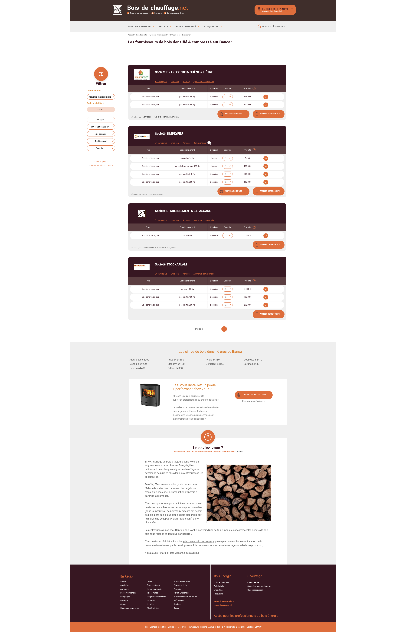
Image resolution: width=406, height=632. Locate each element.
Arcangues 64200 (139, 359)
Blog (146, 627)
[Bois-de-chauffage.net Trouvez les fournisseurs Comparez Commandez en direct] (117, 12)
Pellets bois (219, 586)
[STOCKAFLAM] (142, 267)
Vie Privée (182, 627)
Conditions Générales (167, 627)
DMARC (258, 627)
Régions (203, 627)
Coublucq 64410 (253, 359)
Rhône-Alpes (179, 600)
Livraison (175, 81)
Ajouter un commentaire (203, 81)
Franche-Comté (153, 585)
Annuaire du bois (215, 627)
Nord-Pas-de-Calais (182, 581)
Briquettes (218, 590)
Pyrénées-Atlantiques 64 (158, 35)
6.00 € (247, 158)
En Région (127, 576)
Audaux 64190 (176, 359)
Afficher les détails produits (101, 165)
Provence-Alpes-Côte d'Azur (185, 597)
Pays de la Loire (180, 585)
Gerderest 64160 (215, 363)
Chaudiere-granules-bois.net (259, 586)
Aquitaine (124, 585)
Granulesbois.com (255, 590)
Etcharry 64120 (176, 363)
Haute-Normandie (154, 589)
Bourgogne (125, 597)
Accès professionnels (273, 26)
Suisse (176, 608)
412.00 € (247, 182)
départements (141, 35)
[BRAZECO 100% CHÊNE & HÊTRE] (142, 74)
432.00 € (247, 166)
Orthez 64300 (175, 368)
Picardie (177, 589)
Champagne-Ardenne (129, 608)
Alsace (123, 581)
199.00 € (247, 297)
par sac (187, 289)
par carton (187, 158)
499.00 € (247, 105)
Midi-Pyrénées (153, 608)
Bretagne (124, 600)
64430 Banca (175, 35)
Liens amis (240, 627)
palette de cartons (187, 166)
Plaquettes (218, 594)
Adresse (186, 81)
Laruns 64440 (251, 363)
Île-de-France (152, 593)
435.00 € (247, 97)
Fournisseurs (193, 627)
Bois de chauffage (221, 582)
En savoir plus (161, 81)
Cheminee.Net (253, 582)
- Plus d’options (101, 161)
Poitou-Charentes (181, 593)
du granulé (230, 627)
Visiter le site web (233, 114)
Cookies (250, 627)
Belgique (177, 604)
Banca (240, 451)
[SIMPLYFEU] (142, 136)
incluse (214, 158)
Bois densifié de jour (150, 97)
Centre (123, 604)
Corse (149, 581)
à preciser (214, 97)
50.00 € (247, 289)
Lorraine (150, 604)
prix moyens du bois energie (198, 541)
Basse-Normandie (128, 593)
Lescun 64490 (137, 368)
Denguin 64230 (138, 363)
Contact (153, 627)
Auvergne (124, 589)
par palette (187, 97)
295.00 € (247, 305)
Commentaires (201, 143)
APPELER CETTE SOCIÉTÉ (270, 114)
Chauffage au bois (160, 461)
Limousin (151, 600)
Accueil (131, 35)
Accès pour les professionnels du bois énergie (246, 615)
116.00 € (247, 174)
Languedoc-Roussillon (156, 597)
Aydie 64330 (213, 359)
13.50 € (247, 235)
